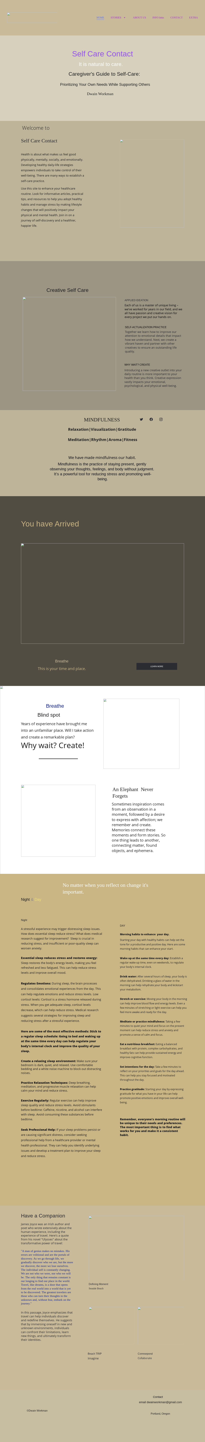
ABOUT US (139, 17)
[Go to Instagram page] (161, 419)
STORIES (116, 17)
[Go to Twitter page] (141, 419)
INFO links (158, 17)
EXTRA (193, 17)
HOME (100, 17)
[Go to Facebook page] (151, 419)
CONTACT (176, 17)
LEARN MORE (156, 666)
